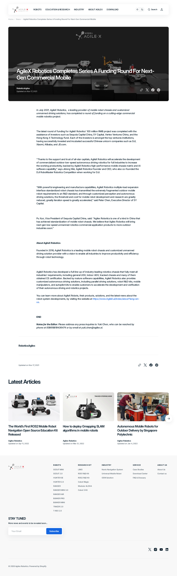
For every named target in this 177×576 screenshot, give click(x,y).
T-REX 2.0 (57, 511)
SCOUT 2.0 (57, 473)
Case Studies (138, 469)
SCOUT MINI (58, 469)
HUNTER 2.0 (58, 482)
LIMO (80, 469)
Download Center (140, 473)
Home (10, 19)
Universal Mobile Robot (111, 473)
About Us (161, 469)
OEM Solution (107, 478)
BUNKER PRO (59, 498)
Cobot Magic (83, 482)
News (18, 19)
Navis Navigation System (112, 469)
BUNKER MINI (59, 502)
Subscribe (54, 531)
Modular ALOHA (85, 486)
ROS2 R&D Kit (83, 478)
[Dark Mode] (140, 9)
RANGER (57, 486)
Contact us (162, 473)
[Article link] (34, 418)
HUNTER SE (58, 478)
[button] (152, 9)
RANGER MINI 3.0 (60, 490)
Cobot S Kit (82, 490)
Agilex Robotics (21, 566)
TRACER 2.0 (58, 506)
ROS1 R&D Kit (83, 473)
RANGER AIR (58, 494)
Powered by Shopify (37, 566)
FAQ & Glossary (139, 478)
